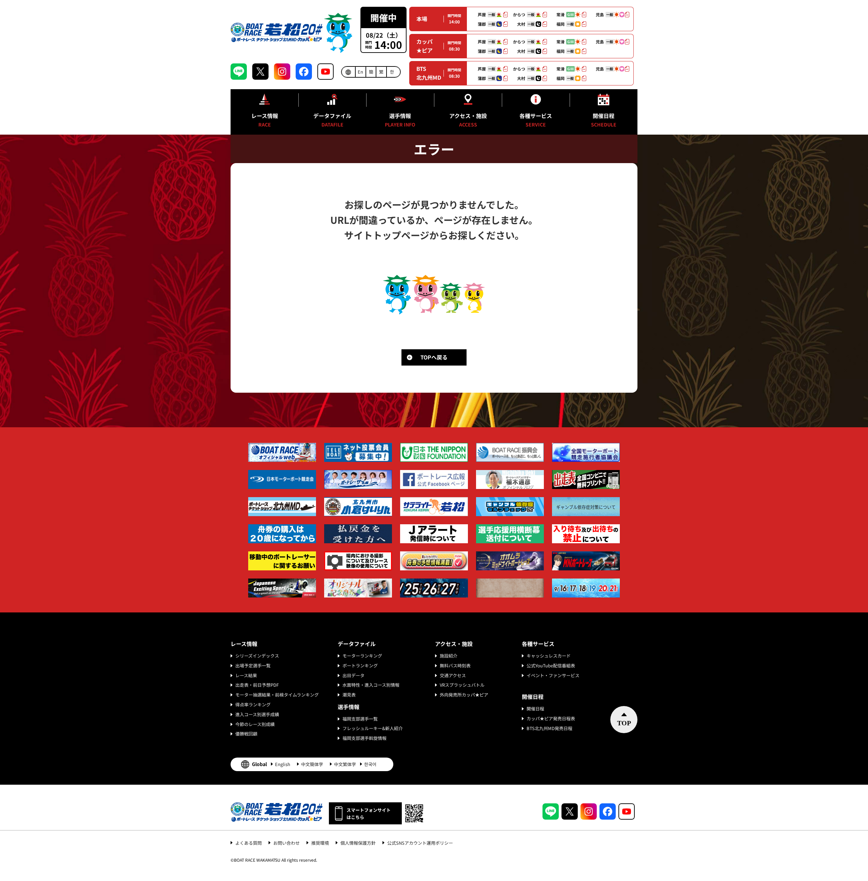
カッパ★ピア (424, 45)
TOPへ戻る (434, 357)
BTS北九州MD (428, 72)
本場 (421, 19)
